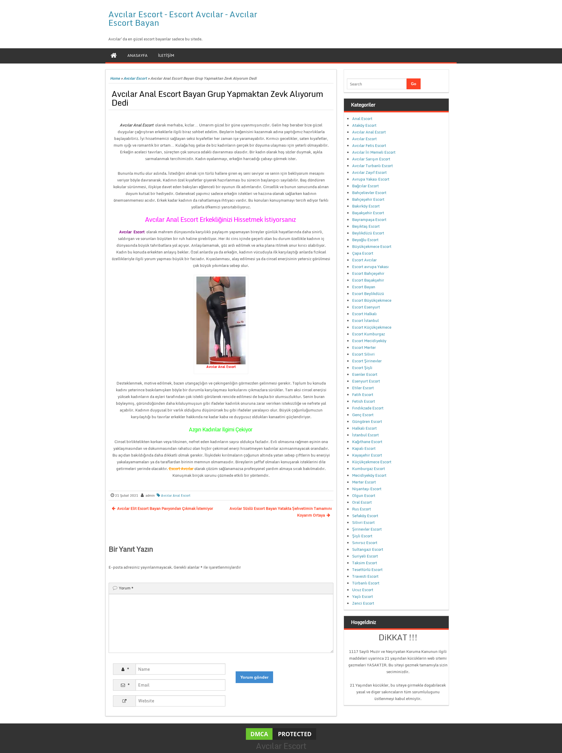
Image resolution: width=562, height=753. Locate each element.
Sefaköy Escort (365, 515)
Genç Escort (362, 414)
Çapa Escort (362, 253)
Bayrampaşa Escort (369, 219)
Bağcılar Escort (365, 186)
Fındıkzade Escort (367, 408)
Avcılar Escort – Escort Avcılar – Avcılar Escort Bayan (182, 18)
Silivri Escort (363, 522)
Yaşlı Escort (362, 596)
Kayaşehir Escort (367, 455)
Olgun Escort (363, 495)
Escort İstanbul (365, 320)
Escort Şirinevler (367, 361)
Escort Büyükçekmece (371, 300)
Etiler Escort (363, 388)
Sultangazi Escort (367, 549)
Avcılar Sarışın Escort (371, 159)
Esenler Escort (364, 374)
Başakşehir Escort (368, 213)
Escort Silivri (363, 354)
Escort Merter (364, 347)
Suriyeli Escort (365, 556)
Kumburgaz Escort (368, 468)
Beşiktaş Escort (366, 226)
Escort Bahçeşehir (368, 273)
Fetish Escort (363, 401)
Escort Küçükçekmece (371, 327)
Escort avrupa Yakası (370, 266)
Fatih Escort (362, 394)
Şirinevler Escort (367, 529)
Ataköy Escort (364, 125)
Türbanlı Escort (365, 583)
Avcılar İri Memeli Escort (373, 152)
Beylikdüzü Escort (368, 233)
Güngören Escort (367, 421)
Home (115, 78)
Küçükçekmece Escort (371, 462)
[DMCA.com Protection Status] (281, 733)
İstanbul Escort (365, 435)
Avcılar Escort (135, 78)
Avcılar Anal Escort (176, 495)
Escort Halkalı (364, 314)
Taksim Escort (364, 563)
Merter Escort (364, 482)
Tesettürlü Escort (367, 569)
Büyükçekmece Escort (371, 246)
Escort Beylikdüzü (368, 293)
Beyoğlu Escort (365, 239)
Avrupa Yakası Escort (370, 179)
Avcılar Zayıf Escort (369, 172)
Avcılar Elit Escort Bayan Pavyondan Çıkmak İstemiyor (165, 508)
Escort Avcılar (364, 260)
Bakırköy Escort (366, 206)
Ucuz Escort (362, 589)
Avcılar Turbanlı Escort (372, 165)
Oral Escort (362, 502)
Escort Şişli (362, 367)
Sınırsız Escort (364, 542)
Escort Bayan (363, 287)
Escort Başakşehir (368, 280)
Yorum (126, 588)
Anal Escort (362, 118)
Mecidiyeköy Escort (369, 475)
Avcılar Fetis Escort (369, 145)
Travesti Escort (365, 576)
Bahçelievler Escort (369, 192)
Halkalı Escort (364, 428)
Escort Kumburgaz (368, 334)
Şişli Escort (362, 536)
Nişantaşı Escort (366, 489)
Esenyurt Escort (366, 381)
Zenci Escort (363, 603)
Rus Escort (361, 509)
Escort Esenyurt (366, 307)
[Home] (113, 55)
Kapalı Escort (364, 448)
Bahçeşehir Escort (368, 199)
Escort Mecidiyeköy (369, 340)
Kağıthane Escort (367, 441)
